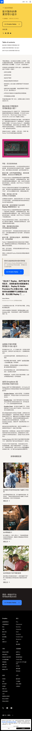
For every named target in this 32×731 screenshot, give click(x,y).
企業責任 (18, 686)
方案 (17, 641)
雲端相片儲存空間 (6, 657)
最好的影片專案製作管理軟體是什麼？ (11, 45)
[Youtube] (11, 708)
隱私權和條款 (19, 657)
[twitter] (3, 33)
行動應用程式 (5, 624)
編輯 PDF (4, 664)
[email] (10, 33)
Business (18, 626)
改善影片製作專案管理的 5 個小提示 (10, 47)
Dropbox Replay (6, 111)
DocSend (18, 634)
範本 (3, 639)
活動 (3, 681)
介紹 (3, 693)
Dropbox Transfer (7, 421)
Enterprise (18, 629)
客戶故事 (4, 683)
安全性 (3, 634)
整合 (3, 626)
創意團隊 (25, 447)
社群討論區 (5, 691)
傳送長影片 (5, 654)
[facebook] (6, 33)
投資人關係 (18, 683)
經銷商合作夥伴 (6, 696)
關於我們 (18, 678)
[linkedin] (8, 33)
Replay (4, 387)
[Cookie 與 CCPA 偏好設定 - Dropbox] (16, 724)
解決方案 (4, 631)
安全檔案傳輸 (5, 659)
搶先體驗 (4, 636)
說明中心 (18, 652)
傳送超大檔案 (5, 652)
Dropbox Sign (19, 636)
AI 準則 (17, 666)
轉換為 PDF (5, 669)
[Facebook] (7, 708)
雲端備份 (4, 662)
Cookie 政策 (19, 659)
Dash (17, 631)
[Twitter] (3, 708)
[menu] (30, 2)
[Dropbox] (2, 2)
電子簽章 (4, 667)
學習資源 (18, 671)
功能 (3, 629)
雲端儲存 (8, 414)
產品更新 (18, 644)
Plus (17, 621)
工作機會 (18, 681)
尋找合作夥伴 (5, 701)
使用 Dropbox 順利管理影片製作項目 (11, 50)
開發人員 (4, 688)
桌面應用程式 (5, 621)
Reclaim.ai (18, 639)
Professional (19, 624)
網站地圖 (18, 668)
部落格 (3, 678)
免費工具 (4, 641)
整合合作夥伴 (5, 698)
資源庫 (3, 686)
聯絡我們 (18, 654)
